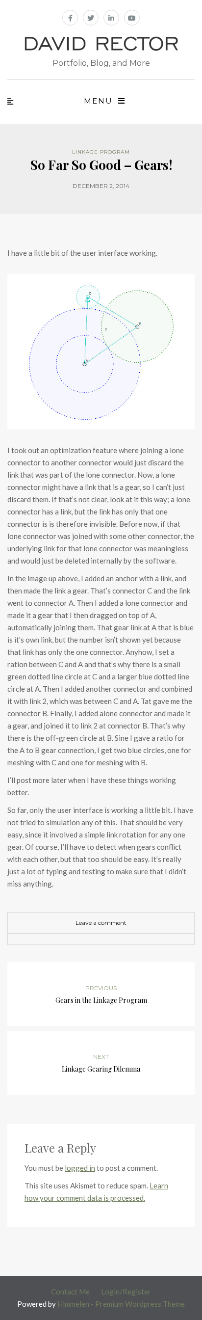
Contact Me (70, 1291)
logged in (80, 1167)
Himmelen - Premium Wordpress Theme (121, 1303)
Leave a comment (101, 922)
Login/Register (126, 1291)
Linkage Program (101, 152)
